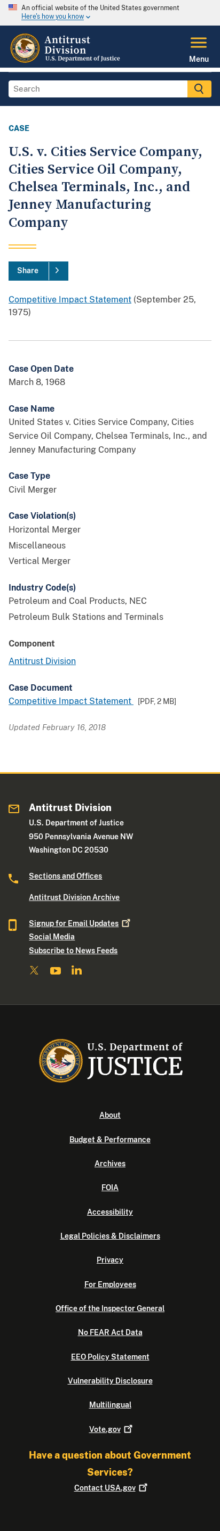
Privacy (110, 1260)
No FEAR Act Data (110, 1332)
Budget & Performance (110, 1139)
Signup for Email (74, 923)
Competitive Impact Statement (70, 299)
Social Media (52, 936)
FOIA (110, 1187)
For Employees (110, 1284)
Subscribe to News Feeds (73, 950)
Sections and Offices (65, 876)
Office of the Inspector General (110, 1308)
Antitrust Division (42, 661)
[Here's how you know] (110, 13)
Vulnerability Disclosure (110, 1381)
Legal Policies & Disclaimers (110, 1236)
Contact (105, 1488)
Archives (110, 1163)
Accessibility (110, 1212)
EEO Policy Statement (110, 1357)
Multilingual (110, 1405)
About (110, 1115)
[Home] (66, 61)
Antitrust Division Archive (74, 897)
